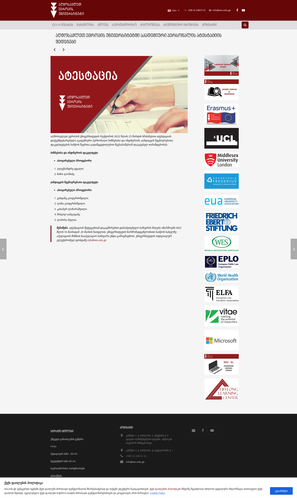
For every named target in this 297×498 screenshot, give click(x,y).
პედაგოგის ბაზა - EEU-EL (64, 453)
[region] (148, 488)
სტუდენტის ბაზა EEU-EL (63, 461)
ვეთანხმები (281, 490)
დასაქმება (56, 475)
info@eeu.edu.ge (222, 10)
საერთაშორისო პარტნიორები (68, 468)
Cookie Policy (157, 493)
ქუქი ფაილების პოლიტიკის (165, 488)
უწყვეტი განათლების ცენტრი (67, 439)
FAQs (53, 446)
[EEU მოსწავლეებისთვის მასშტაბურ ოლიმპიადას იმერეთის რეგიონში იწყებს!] (55, 49)
